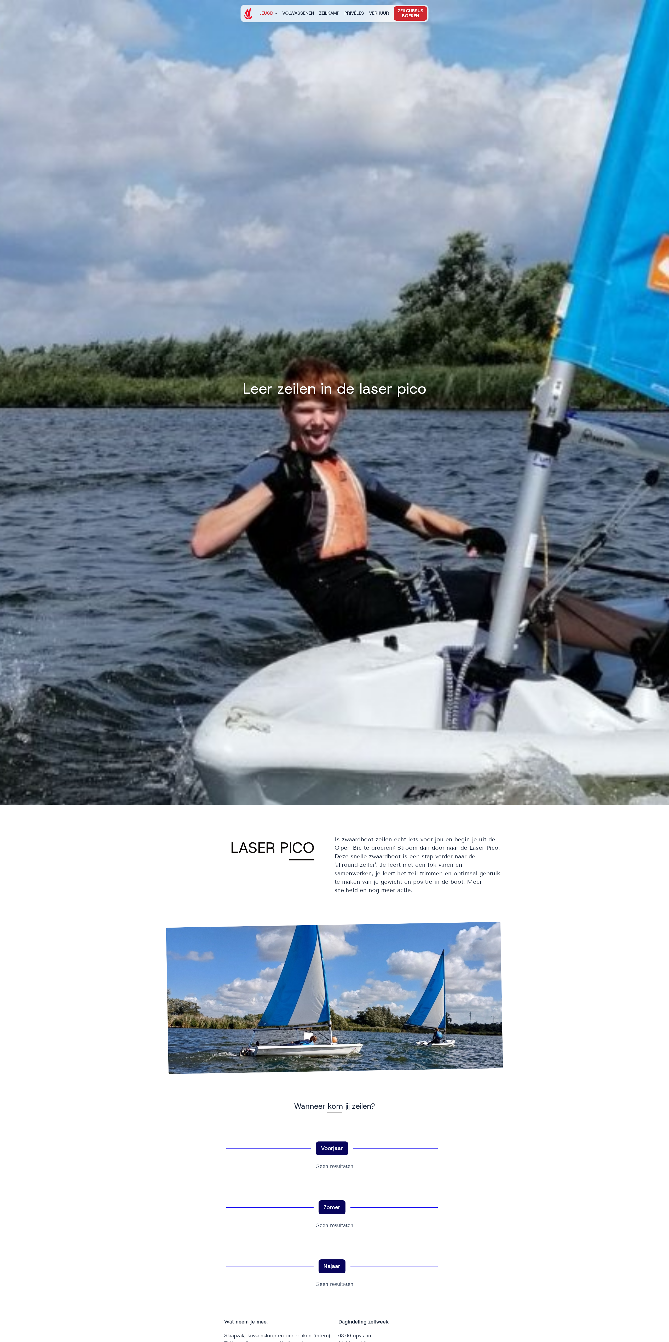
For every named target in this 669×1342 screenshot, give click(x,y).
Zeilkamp (329, 13)
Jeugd (266, 13)
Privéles (354, 13)
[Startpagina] (248, 13)
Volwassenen (298, 13)
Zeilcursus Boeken (410, 13)
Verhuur (379, 13)
